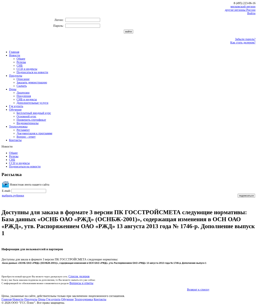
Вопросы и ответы (81, 283)
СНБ (20, 65)
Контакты (15, 140)
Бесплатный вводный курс (34, 113)
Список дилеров (79, 276)
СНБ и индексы (27, 99)
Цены (12, 89)
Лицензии (23, 92)
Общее (21, 58)
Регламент (23, 130)
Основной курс (26, 116)
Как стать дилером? (242, 42)
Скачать (22, 85)
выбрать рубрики (13, 195)
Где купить (16, 106)
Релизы (21, 62)
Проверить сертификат (31, 119)
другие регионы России (240, 9)
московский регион (242, 6)
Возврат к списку (198, 289)
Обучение (15, 109)
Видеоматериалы (28, 123)
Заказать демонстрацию (32, 82)
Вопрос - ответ (26, 136)
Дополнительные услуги (32, 102)
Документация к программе (34, 133)
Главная (14, 52)
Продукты (15, 75)
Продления (24, 96)
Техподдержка (18, 126)
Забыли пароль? (245, 39)
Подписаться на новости (32, 72)
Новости (14, 55)
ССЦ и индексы (27, 68)
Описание (23, 79)
